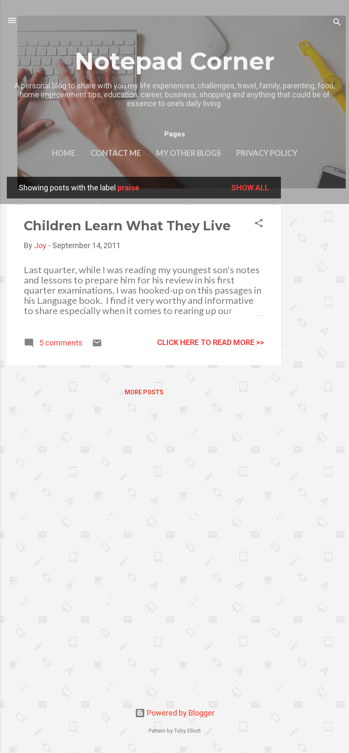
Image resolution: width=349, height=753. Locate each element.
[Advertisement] (315, 304)
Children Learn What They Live (127, 226)
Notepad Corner (174, 61)
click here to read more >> (210, 342)
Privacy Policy (267, 153)
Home (63, 153)
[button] (259, 224)
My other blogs (188, 153)
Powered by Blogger (180, 712)
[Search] (337, 23)
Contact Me (116, 153)
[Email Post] (97, 345)
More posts (144, 392)
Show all (250, 187)
